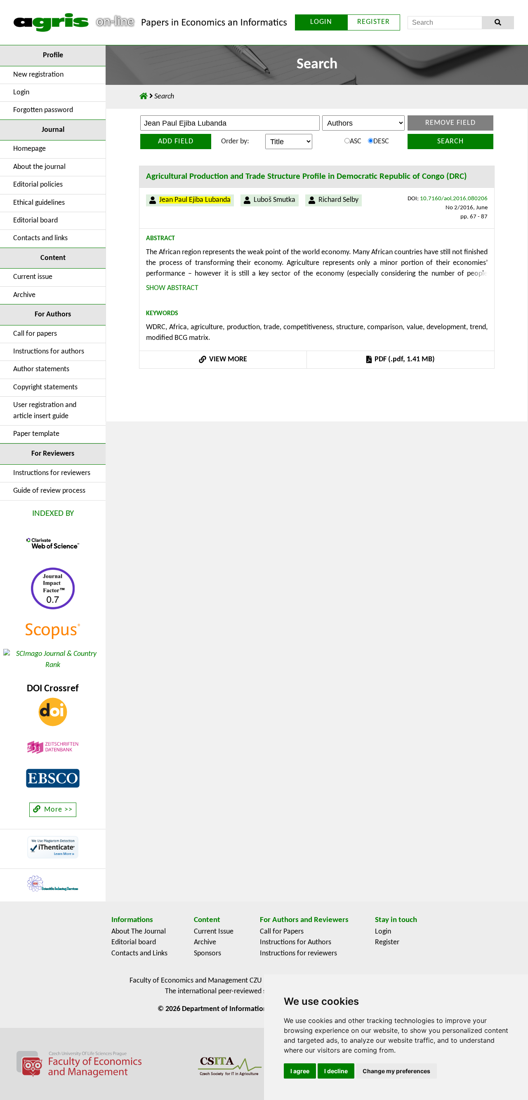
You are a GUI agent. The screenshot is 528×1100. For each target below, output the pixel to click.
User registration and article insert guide (44, 410)
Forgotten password (43, 110)
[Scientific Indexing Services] (53, 883)
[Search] (498, 22)
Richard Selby (338, 200)
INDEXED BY (53, 513)
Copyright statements (45, 387)
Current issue (32, 277)
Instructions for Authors (295, 942)
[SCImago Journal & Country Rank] (52, 659)
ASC (355, 141)
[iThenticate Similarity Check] (53, 847)
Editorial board (35, 220)
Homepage (29, 148)
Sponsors (207, 953)
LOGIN (321, 22)
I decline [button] (336, 1070)
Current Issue (213, 931)
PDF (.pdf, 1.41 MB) (404, 359)
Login (21, 92)
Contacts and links (40, 238)
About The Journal (138, 931)
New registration (38, 74)
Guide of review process (49, 490)
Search (450, 141)
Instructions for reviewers (51, 473)
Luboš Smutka (274, 200)
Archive (24, 295)
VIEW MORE (227, 359)
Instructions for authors (48, 351)
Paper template (36, 434)
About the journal (39, 167)
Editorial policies (38, 184)
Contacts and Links (139, 953)
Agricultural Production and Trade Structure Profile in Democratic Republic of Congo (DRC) (306, 176)
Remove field (450, 122)
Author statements (41, 369)
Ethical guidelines (39, 202)
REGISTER (373, 22)
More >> (57, 809)
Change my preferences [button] (396, 1070)
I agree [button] (299, 1070)
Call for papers (35, 333)
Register (387, 942)
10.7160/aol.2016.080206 (454, 199)
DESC (381, 141)
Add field (175, 141)
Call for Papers (282, 931)
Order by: (235, 141)
